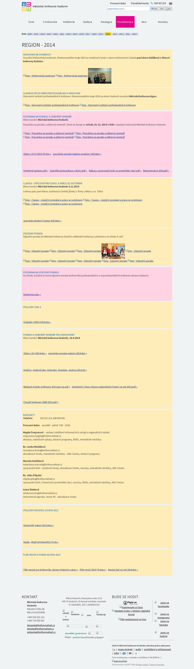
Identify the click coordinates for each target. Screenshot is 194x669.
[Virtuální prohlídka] (124, 653)
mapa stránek (125, 649)
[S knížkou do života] (75, 615)
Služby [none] (87, 21)
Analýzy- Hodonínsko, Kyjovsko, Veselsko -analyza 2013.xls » (55, 370)
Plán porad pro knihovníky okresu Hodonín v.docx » (50, 569)
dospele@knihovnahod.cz (41, 625)
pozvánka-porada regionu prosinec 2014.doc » (77, 154)
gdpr (116, 653)
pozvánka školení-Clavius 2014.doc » (42, 220)
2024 (42, 33)
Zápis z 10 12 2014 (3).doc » (37, 154)
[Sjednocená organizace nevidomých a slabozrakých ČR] (87, 615)
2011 (128, 33)
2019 (74, 33)
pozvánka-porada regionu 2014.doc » (67, 353)
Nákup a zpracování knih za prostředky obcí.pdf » (115, 170)
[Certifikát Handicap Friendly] (101, 615)
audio (138, 649)
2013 (115, 33)
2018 (81, 33)
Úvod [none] (31, 21)
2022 (55, 33)
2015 (100, 33)
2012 (121, 33)
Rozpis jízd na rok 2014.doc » (123, 569)
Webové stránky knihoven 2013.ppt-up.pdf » (46, 386)
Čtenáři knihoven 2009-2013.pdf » (40, 402)
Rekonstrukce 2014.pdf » (156, 170)
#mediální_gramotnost (76, 633)
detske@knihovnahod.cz (40, 628)
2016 (94, 33)
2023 (49, 33)
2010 (134, 33)
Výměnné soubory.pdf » (35, 170)
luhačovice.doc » (32, 294)
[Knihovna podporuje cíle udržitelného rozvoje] (66, 615)
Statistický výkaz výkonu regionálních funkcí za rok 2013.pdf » (104, 386)
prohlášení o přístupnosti (157, 649)
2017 (87, 33)
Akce (144, 21)
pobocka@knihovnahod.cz (41, 632)
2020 (68, 33)
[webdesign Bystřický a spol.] (119, 661)
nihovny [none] (127, 21)
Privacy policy (142, 664)
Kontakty (163, 21)
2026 (29, 33)
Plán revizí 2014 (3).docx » (93, 569)
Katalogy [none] (106, 21)
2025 (36, 33)
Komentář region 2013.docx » (38, 525)
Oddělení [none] (68, 21)
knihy (155, 9)
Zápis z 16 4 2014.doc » (35, 353)
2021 (62, 33)
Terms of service (156, 664)
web (161, 9)
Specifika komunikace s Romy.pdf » (68, 170)
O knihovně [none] (49, 21)
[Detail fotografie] (39, 75)
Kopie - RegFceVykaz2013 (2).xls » (40, 542)
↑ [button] (136, 653)
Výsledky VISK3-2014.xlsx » (37, 322)
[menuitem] (117, 3)
